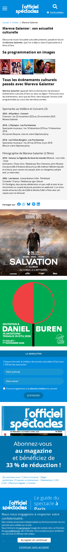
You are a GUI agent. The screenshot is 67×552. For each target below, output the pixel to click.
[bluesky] (28, 204)
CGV (57, 480)
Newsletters (47, 480)
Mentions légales (17, 483)
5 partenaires (23, 527)
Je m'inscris (33, 395)
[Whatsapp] (24, 204)
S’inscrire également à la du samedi (31, 388)
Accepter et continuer (34, 540)
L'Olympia (14, 125)
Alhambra (14, 113)
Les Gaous (14, 178)
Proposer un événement (27, 480)
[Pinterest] (33, 204)
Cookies (31, 483)
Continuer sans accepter (34, 547)
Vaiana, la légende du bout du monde (27, 157)
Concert (24, 113)
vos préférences (12, 530)
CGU (4, 483)
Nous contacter (31, 477)
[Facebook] (19, 204)
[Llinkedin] (38, 204)
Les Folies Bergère (18, 139)
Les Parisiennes (28, 125)
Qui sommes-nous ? (12, 477)
